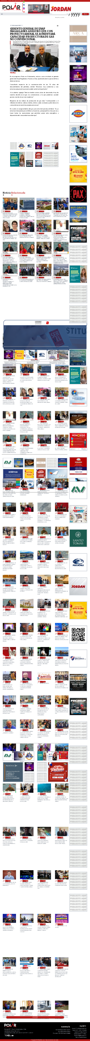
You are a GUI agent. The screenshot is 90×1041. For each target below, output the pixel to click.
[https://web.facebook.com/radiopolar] (23, 5)
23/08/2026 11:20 (26, 633)
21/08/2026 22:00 (26, 968)
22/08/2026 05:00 (9, 924)
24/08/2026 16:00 (42, 255)
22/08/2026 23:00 (61, 682)
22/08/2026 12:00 (9, 837)
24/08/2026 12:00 (26, 489)
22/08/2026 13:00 (44, 794)
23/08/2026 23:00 (9, 537)
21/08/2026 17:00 (44, 1011)
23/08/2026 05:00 (9, 682)
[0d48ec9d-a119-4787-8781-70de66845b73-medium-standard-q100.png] (11, 10)
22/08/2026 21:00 (26, 706)
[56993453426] (23, 3)
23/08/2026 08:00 (26, 658)
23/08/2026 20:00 (9, 561)
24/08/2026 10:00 (61, 489)
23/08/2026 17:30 (26, 585)
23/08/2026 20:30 (61, 537)
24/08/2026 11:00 (44, 489)
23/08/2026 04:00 (26, 682)
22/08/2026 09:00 (9, 881)
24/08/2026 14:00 (42, 277)
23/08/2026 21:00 (44, 537)
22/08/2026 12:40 (61, 794)
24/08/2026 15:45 (59, 255)
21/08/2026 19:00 (9, 1011)
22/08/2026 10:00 (61, 837)
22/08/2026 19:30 (9, 730)
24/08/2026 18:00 (25, 233)
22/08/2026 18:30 (61, 730)
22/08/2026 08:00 (26, 881)
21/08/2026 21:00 (44, 968)
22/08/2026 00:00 (61, 924)
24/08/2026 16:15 (25, 255)
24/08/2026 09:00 (9, 513)
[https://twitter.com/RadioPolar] (23, 7)
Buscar (85, 14)
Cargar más (35, 1017)
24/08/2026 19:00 (8, 233)
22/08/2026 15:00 (9, 794)
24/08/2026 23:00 (8, 211)
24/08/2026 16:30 (8, 255)
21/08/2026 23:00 (9, 968)
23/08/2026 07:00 (44, 658)
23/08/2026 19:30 (26, 561)
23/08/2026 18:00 (9, 585)
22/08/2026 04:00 (26, 924)
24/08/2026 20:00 (59, 211)
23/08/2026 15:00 (9, 609)
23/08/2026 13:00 (61, 609)
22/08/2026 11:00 (44, 837)
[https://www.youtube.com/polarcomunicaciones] (23, 11)
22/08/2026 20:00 (61, 706)
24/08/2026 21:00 (42, 211)
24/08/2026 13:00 (59, 277)
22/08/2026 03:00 (44, 924)
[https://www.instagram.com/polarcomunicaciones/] (23, 9)
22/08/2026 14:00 (26, 794)
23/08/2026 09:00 (9, 658)
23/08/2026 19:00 (44, 561)
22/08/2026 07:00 (44, 881)
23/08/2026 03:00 (44, 682)
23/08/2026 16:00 (61, 585)
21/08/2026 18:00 (26, 1011)
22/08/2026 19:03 (26, 730)
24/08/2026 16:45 (59, 233)
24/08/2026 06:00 (61, 513)
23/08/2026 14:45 (26, 609)
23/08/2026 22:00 (26, 537)
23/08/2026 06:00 (61, 658)
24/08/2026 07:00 (44, 513)
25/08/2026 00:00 (10, 374)
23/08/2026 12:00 (9, 633)
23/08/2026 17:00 (44, 585)
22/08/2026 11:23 (26, 837)
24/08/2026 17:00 (42, 233)
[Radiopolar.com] (2, 14)
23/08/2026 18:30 (61, 561)
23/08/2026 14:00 (44, 609)
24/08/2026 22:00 (25, 211)
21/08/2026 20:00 (61, 968)
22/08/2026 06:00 (61, 881)
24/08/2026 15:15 (8, 277)
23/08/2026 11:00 (44, 633)
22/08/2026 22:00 (9, 706)
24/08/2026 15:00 (25, 277)
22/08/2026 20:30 (44, 706)
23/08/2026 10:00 (61, 633)
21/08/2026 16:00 (61, 1011)
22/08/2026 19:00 (44, 730)
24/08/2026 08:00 (26, 513)
